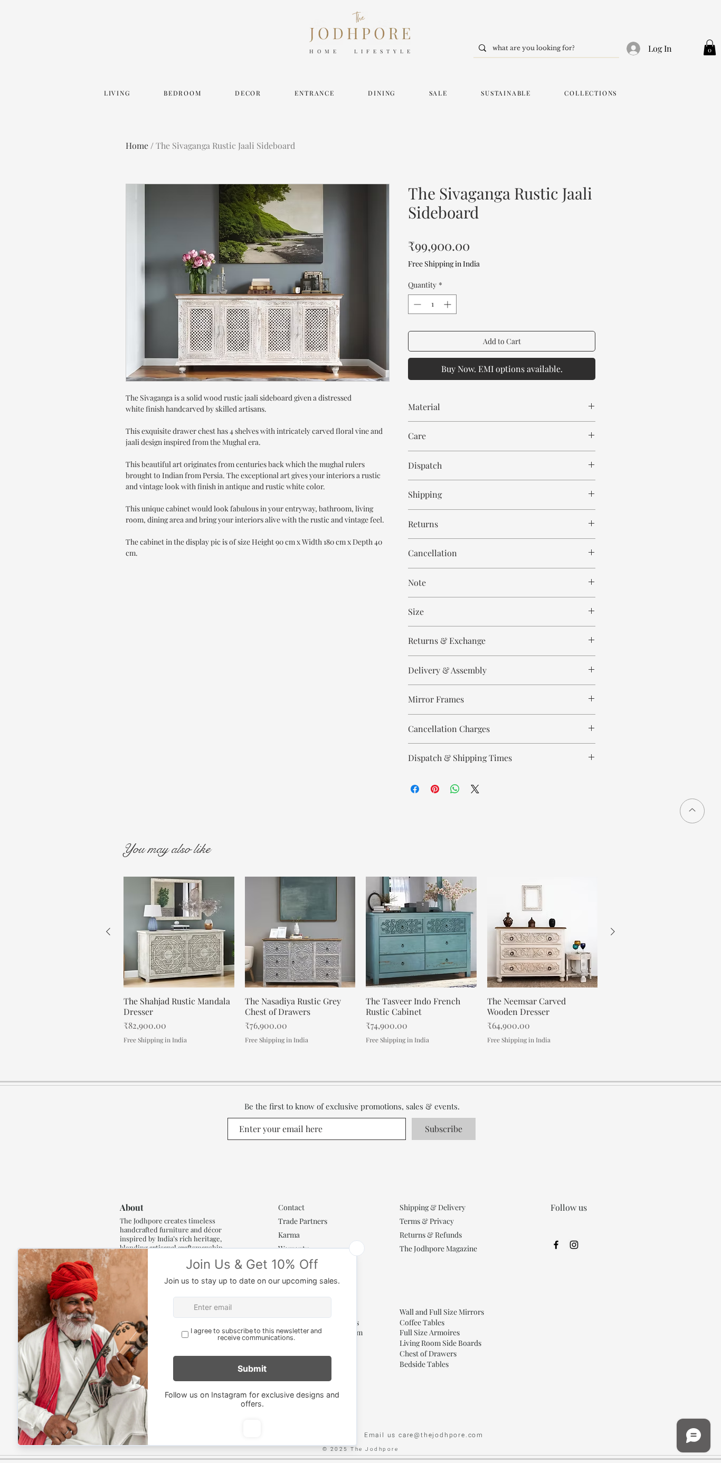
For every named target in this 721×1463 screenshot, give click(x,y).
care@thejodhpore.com (441, 1435)
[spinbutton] (432, 304)
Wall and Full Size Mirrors (442, 1312)
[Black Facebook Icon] (556, 1244)
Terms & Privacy (427, 1221)
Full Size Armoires (430, 1332)
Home (137, 145)
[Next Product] (612, 931)
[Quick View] (179, 932)
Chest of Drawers (428, 1353)
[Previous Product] (108, 931)
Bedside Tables (424, 1364)
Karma (289, 1235)
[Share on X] (475, 789)
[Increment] (448, 304)
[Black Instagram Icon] (574, 1244)
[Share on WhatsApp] (455, 789)
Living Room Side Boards (440, 1343)
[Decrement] (416, 304)
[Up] (692, 811)
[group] (360, 960)
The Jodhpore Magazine (438, 1248)
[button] (709, 47)
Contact (291, 1207)
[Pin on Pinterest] (435, 789)
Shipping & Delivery (433, 1207)
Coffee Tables (422, 1322)
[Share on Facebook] (415, 789)
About (132, 1207)
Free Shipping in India (444, 264)
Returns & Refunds (431, 1235)
